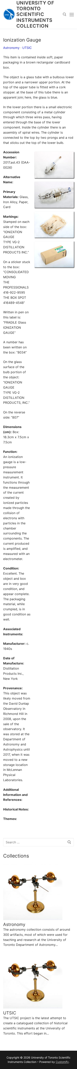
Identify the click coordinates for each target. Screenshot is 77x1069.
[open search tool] (64, 14)
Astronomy (11, 48)
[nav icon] (71, 14)
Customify (62, 1061)
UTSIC (27, 48)
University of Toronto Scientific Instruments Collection (35, 14)
